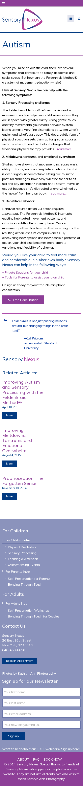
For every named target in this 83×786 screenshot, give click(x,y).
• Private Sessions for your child (25, 272)
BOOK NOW (53, 759)
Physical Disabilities (22, 547)
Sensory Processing (22, 553)
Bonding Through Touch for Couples (33, 616)
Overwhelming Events (24, 565)
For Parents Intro (17, 571)
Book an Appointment (19, 660)
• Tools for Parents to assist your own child (33, 277)
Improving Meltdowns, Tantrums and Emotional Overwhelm (17, 440)
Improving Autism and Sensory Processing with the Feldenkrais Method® (23, 392)
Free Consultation (25, 300)
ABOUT (23, 759)
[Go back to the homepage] (22, 19)
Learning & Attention (23, 559)
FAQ (36, 759)
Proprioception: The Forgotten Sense (23, 480)
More (9, 415)
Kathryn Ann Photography (37, 673)
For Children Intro (17, 540)
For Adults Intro (16, 603)
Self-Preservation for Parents (29, 579)
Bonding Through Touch (25, 584)
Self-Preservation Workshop (28, 610)
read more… (65, 149)
